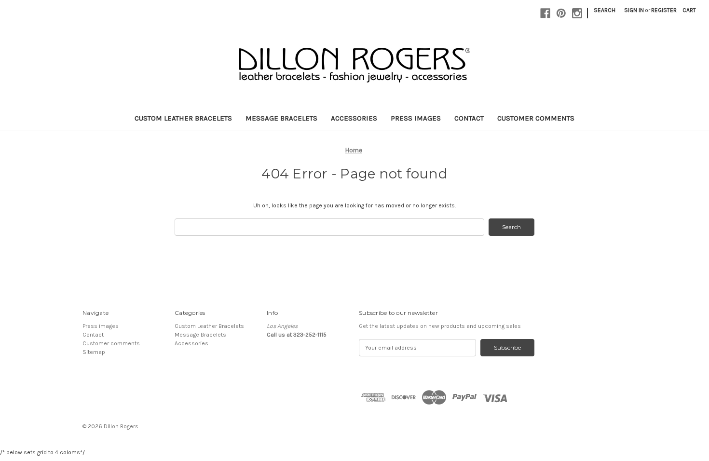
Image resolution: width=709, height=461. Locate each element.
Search (604, 10)
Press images (416, 118)
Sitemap (93, 352)
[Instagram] (577, 13)
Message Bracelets (281, 118)
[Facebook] (545, 13)
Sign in (634, 10)
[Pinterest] (561, 13)
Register (664, 10)
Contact (469, 118)
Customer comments (535, 118)
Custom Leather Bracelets (183, 118)
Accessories (354, 118)
